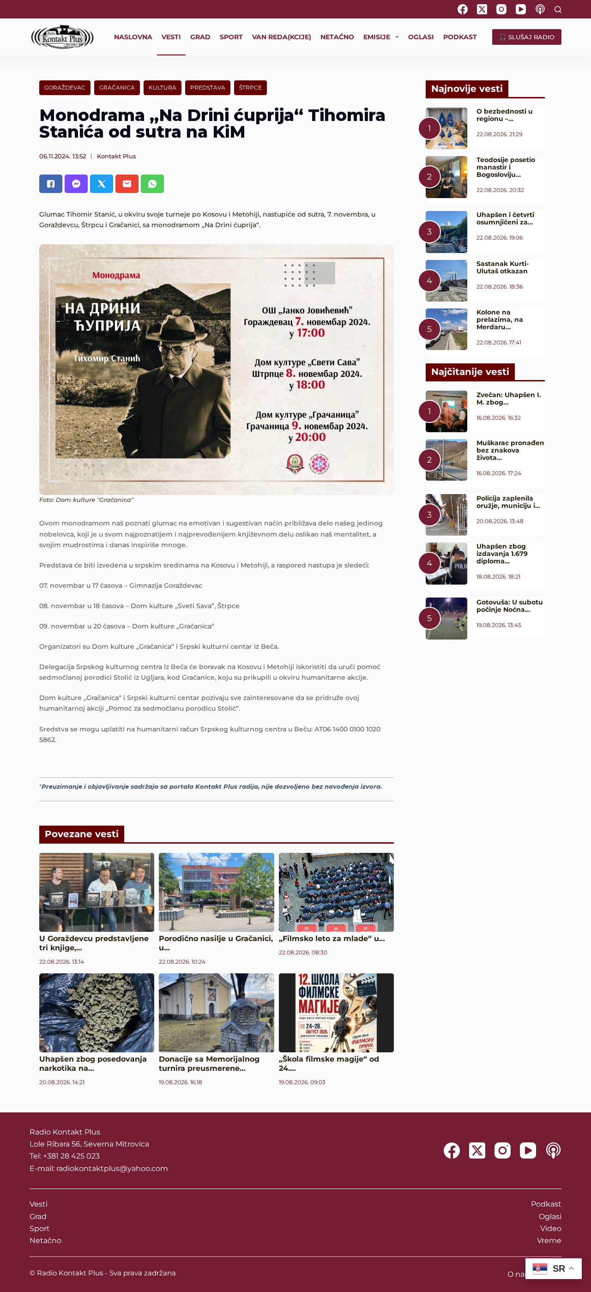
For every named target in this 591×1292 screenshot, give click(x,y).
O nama (522, 1274)
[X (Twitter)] (482, 9)
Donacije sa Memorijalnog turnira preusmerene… (209, 1064)
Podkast (546, 1204)
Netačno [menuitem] (337, 37)
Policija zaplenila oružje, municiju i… (508, 502)
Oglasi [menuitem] (421, 37)
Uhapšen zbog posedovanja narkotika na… (93, 1064)
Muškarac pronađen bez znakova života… (510, 450)
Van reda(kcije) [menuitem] (281, 37)
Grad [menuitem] (200, 37)
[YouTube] (521, 9)
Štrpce (250, 87)
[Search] (558, 9)
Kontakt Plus (116, 156)
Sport (40, 1228)
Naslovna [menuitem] (133, 37)
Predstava (207, 87)
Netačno (45, 1240)
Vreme (549, 1240)
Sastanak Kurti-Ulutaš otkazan (502, 267)
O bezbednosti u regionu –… (504, 115)
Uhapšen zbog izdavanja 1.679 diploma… (502, 553)
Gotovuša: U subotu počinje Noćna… (509, 606)
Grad (38, 1216)
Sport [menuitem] (231, 37)
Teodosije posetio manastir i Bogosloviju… (505, 167)
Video (550, 1228)
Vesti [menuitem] (171, 37)
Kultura (162, 87)
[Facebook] (463, 9)
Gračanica (117, 87)
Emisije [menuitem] (376, 37)
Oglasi (550, 1216)
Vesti (39, 1204)
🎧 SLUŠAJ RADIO (527, 37)
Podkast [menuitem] (460, 37)
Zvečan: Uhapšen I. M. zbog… (508, 398)
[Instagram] (501, 9)
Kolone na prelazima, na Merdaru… (499, 319)
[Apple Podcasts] (540, 9)
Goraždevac (64, 87)
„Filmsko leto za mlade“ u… (332, 938)
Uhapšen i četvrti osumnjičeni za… (505, 218)
